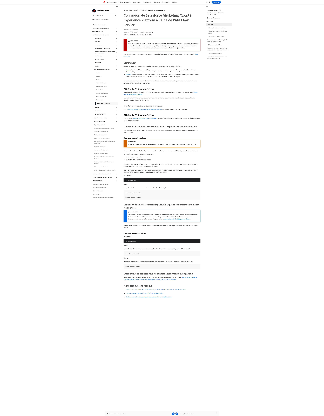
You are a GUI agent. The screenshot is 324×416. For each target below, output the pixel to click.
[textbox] (104, 15)
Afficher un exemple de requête (133, 192)
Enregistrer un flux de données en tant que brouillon (104, 157)
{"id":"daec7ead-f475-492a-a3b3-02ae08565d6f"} (141, 32)
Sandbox (128, 74)
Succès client (98, 56)
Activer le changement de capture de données (105, 170)
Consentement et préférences (102, 48)
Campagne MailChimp (101, 83)
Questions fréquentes (98, 191)
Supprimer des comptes (99, 146)
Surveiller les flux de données (101, 131)
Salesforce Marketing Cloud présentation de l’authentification (145, 109)
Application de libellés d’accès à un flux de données (104, 162)
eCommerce (98, 62)
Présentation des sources (99, 25)
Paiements (97, 107)
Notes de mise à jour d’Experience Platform (103, 197)
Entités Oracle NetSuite (101, 96)
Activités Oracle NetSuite (102, 93)
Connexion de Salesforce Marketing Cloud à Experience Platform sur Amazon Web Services (218, 49)
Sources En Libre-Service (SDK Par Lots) (102, 177)
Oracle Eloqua (99, 90)
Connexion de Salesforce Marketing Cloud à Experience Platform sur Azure (217, 40)
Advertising (98, 38)
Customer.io (99, 76)
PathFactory (99, 100)
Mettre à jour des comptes (100, 135)
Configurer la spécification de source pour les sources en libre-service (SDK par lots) (149, 297)
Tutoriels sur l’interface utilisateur (102, 174)
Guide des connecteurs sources (156, 10)
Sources (128, 70)
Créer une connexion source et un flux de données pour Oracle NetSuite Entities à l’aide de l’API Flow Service (156, 290)
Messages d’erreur (97, 180)
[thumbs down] (176, 413)
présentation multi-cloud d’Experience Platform (177, 219)
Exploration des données (100, 118)
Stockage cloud (99, 45)
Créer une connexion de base (101, 35)
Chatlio (98, 73)
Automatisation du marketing (102, 69)
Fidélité (97, 66)
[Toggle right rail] (207, 7)
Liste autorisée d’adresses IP (99, 187)
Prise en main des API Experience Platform (145, 118)
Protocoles (98, 110)
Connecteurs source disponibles (101, 28)
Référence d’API (97, 194)
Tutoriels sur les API (98, 31)
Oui (210, 14)
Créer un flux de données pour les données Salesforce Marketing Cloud (217, 57)
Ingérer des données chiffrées (101, 153)
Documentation (128, 10)
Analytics (97, 41)
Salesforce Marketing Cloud (103, 103)
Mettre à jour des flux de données (102, 138)
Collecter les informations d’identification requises (217, 32)
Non (215, 14)
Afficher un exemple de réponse (133, 197)
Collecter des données (99, 121)
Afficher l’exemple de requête (132, 253)
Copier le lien (217, 18)
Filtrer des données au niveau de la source (104, 128)
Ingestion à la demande (99, 124)
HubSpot (98, 79)
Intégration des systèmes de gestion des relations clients (105, 52)
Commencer (210, 24)
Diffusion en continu (100, 114)
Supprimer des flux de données (101, 150)
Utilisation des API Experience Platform (217, 28)
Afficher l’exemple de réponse (132, 266)
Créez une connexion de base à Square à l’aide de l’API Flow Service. (145, 293)
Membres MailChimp (101, 86)
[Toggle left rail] (117, 7)
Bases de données (99, 59)
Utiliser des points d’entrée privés (102, 167)
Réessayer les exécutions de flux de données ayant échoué (104, 142)
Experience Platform (140, 10)
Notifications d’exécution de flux (100, 184)
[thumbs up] (173, 413)
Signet (210, 18)
